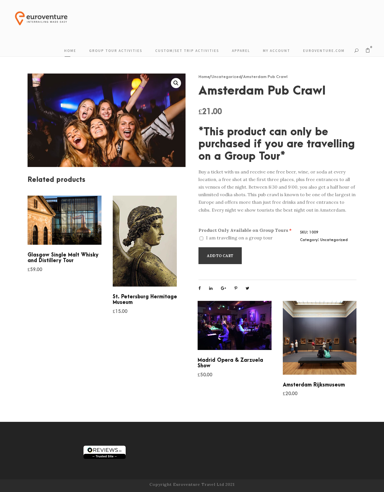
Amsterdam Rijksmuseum (314, 385)
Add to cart (220, 255)
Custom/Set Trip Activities (187, 50)
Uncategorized (226, 76)
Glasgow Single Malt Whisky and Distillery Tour (63, 257)
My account (276, 50)
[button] (176, 83)
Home (70, 50)
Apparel (241, 50)
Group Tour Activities (115, 50)
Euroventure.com (324, 50)
